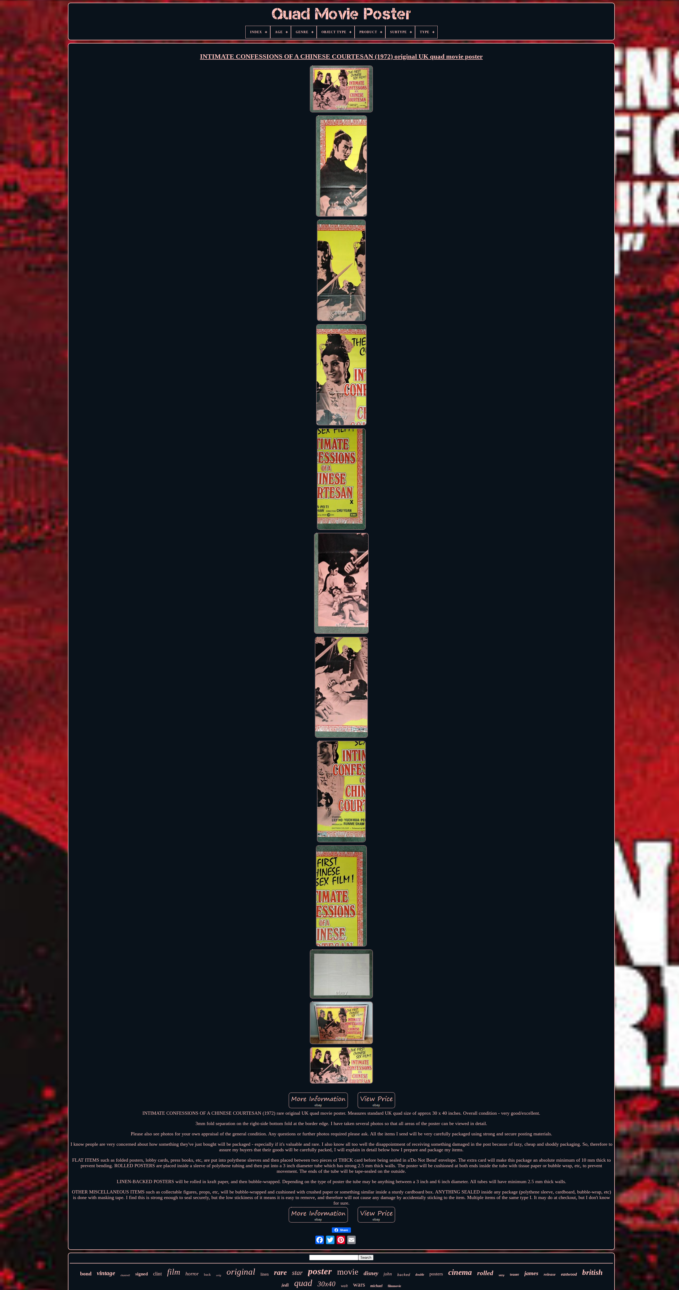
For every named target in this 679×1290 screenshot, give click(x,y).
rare (280, 1272)
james (531, 1273)
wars (359, 1284)
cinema (460, 1272)
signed (141, 1273)
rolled (485, 1272)
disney (371, 1273)
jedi (285, 1285)
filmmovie (394, 1286)
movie (347, 1271)
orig (218, 1275)
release (550, 1274)
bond (86, 1273)
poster (320, 1271)
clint (157, 1273)
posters (436, 1273)
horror (192, 1273)
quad (303, 1283)
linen (264, 1274)
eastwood (569, 1274)
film (173, 1271)
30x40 (326, 1284)
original (241, 1271)
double (419, 1274)
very (501, 1275)
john (388, 1273)
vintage (106, 1273)
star (297, 1272)
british (592, 1272)
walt (344, 1286)
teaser (514, 1274)
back (207, 1274)
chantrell (125, 1275)
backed (403, 1275)
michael (376, 1286)
